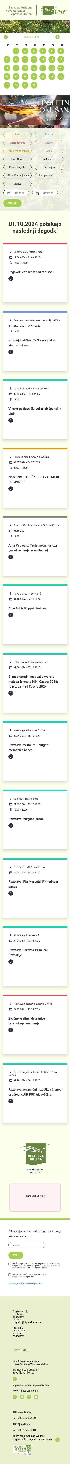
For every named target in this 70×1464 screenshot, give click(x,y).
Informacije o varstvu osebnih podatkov (25, 1283)
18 (42, 68)
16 (25, 68)
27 (60, 76)
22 (16, 76)
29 (16, 85)
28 (7, 85)
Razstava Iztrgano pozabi (26, 819)
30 (25, 85)
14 (7, 68)
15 (16, 68)
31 (34, 85)
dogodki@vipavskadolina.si (28, 1322)
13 (60, 59)
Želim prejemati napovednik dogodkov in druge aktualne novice (32, 1437)
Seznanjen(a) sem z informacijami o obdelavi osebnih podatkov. (29, 1275)
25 (42, 76)
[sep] (6, 37)
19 (51, 68)
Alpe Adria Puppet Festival (27, 608)
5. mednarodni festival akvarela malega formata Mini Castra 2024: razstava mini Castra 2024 (33, 681)
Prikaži (12, 203)
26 (51, 76)
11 (42, 59)
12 (51, 59)
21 (7, 76)
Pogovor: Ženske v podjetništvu (31, 272)
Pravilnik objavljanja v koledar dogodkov (20, 1332)
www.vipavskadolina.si (25, 1390)
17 (34, 68)
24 (34, 76)
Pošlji (16, 1255)
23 (25, 76)
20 (60, 68)
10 (34, 59)
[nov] (57, 37)
